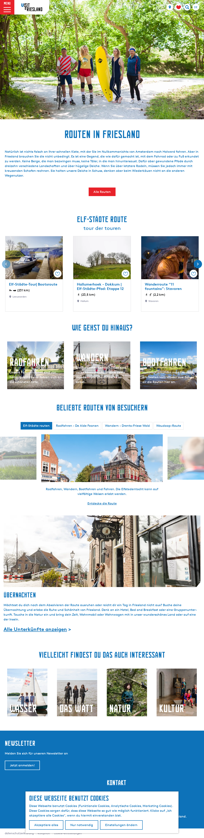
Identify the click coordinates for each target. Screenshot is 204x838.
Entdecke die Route (102, 503)
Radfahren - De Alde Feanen (77, 426)
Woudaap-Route (168, 426)
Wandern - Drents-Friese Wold (127, 426)
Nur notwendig (81, 825)
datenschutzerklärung (19, 833)
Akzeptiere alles (46, 825)
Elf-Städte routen (36, 426)
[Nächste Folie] (198, 264)
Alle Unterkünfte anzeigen (35, 629)
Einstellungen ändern (121, 825)
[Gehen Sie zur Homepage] (31, 7)
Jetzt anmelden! (22, 765)
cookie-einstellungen (68, 833)
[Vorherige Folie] (6, 264)
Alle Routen (102, 192)
